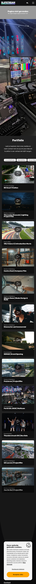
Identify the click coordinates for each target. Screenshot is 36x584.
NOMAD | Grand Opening (13, 354)
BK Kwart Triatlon (11, 188)
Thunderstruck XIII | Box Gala (16, 436)
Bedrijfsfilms (22, 160)
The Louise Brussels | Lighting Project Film (16, 216)
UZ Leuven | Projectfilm (13, 463)
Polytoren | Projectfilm (13, 381)
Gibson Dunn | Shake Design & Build (16, 299)
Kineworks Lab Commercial (15, 327)
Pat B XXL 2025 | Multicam (14, 408)
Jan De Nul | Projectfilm (13, 490)
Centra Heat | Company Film (15, 271)
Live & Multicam (10, 160)
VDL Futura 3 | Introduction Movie (17, 244)
